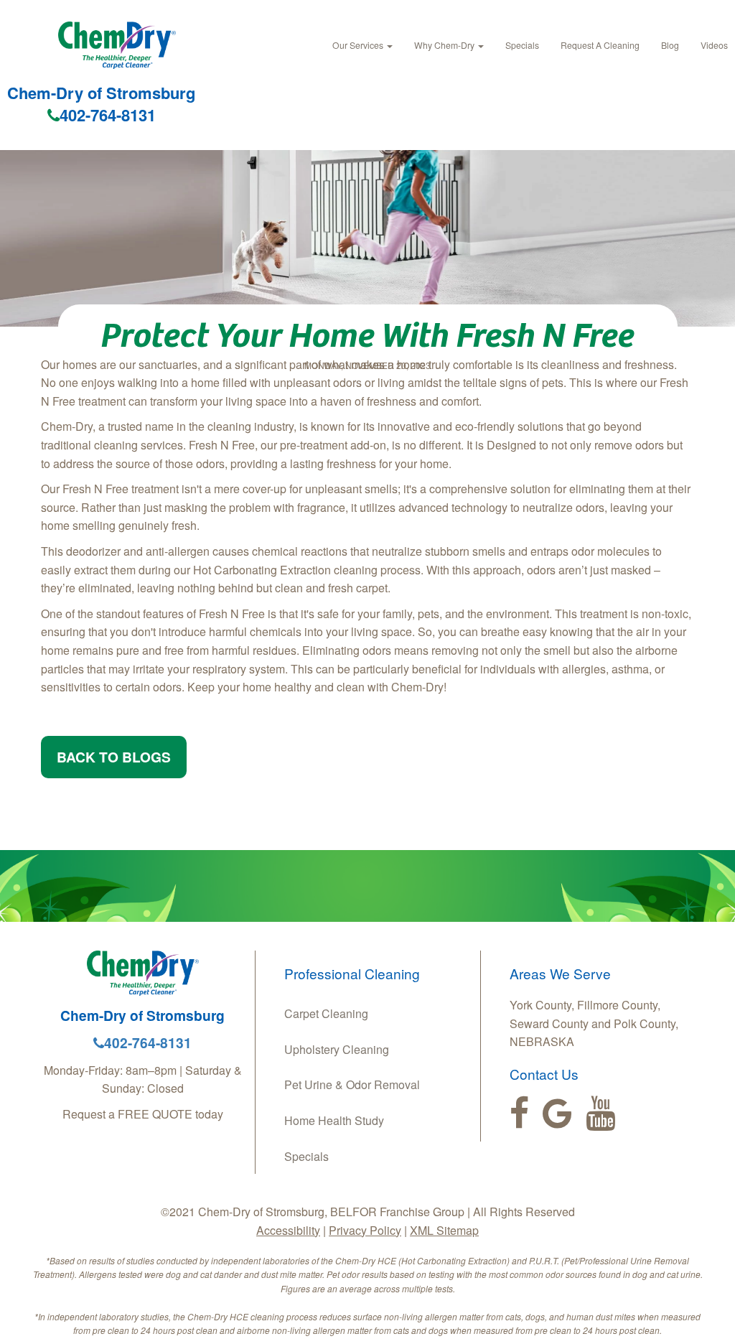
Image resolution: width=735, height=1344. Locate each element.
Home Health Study (334, 1120)
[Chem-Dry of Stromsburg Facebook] (519, 1113)
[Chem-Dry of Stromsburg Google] (557, 1113)
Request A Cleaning (600, 45)
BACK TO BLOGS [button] (114, 757)
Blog (670, 45)
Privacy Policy (365, 1230)
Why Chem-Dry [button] (445, 45)
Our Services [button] (358, 45)
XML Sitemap (444, 1230)
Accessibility (288, 1230)
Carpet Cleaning (326, 1013)
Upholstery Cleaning (336, 1049)
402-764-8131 (108, 114)
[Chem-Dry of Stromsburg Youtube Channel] (600, 1113)
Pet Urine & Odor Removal (352, 1084)
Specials (522, 45)
